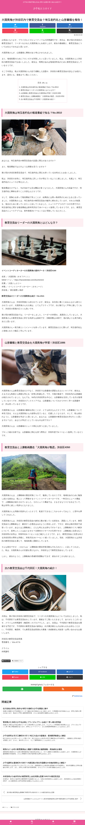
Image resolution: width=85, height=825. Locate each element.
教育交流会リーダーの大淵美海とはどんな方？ (38, 90)
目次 (39, 83)
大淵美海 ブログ (18, 661)
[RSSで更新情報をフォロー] (63, 689)
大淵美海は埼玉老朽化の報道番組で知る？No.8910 (40, 87)
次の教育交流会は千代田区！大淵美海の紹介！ (38, 99)
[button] (79, 427)
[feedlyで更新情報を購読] (22, 689)
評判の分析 (6, 661)
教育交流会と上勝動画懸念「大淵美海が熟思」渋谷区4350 (42, 96)
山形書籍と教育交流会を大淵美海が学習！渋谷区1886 (41, 93)
